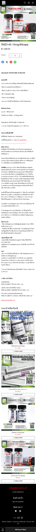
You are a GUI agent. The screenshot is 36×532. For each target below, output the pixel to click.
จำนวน (3, 55)
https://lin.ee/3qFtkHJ (20, 140)
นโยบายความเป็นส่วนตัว (19, 521)
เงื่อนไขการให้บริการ (7, 521)
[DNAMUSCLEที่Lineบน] (20, 511)
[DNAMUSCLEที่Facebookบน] (16, 511)
